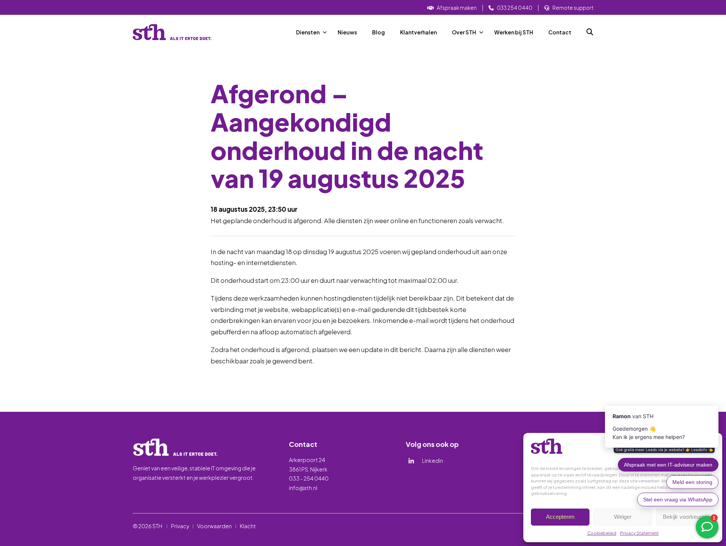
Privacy (180, 526)
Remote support (572, 8)
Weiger (622, 516)
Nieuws (347, 32)
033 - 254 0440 (309, 478)
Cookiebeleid (601, 532)
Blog (378, 32)
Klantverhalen (418, 32)
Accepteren (560, 516)
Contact (559, 32)
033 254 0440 (514, 8)
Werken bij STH (513, 32)
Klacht (248, 526)
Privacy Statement (639, 532)
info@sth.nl (303, 487)
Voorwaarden (214, 526)
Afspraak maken (457, 8)
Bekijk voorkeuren (685, 516)
